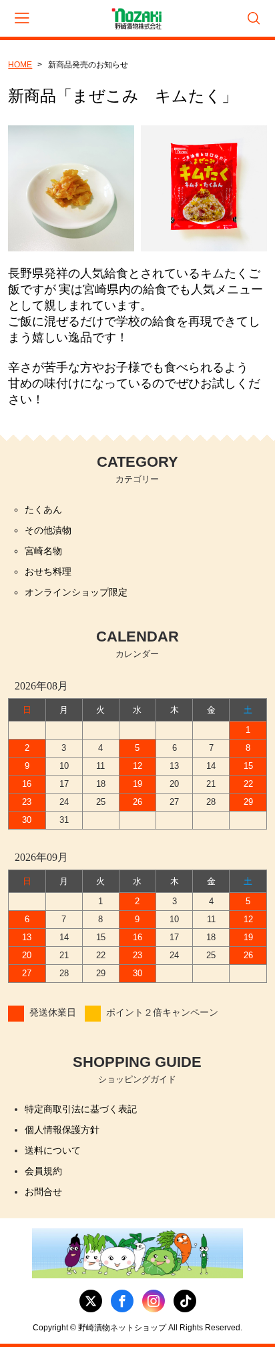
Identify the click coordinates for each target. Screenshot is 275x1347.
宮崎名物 (43, 550)
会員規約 (43, 1171)
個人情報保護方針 (62, 1129)
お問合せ (43, 1191)
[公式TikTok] (185, 1301)
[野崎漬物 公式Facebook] (122, 1301)
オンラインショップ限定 (76, 592)
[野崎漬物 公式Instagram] (153, 1301)
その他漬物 (48, 530)
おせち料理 (48, 571)
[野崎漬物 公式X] (90, 1301)
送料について (53, 1150)
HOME (20, 64)
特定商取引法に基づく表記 (81, 1109)
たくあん (43, 509)
